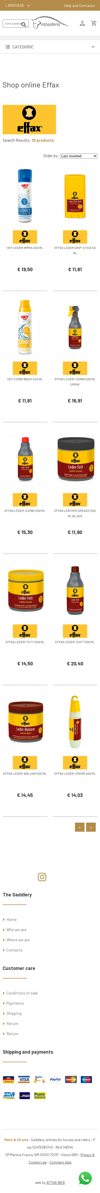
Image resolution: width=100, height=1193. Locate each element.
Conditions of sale (22, 993)
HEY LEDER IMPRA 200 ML (25, 248)
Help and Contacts (79, 5)
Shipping (14, 1013)
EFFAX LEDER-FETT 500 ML (25, 642)
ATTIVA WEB (55, 1182)
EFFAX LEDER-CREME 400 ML (75, 773)
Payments (15, 1003)
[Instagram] (42, 879)
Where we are (18, 939)
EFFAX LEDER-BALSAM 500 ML (25, 773)
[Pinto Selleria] (50, 32)
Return (12, 1023)
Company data (60, 1162)
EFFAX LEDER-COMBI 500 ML (25, 510)
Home (11, 919)
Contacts (14, 950)
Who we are (16, 929)
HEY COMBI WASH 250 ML (25, 379)
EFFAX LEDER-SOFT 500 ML (75, 642)
